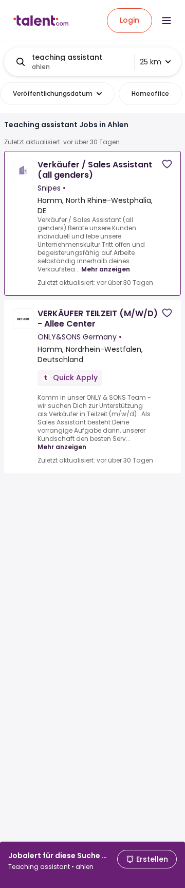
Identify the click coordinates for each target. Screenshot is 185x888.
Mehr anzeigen (105, 269)
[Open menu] (166, 20)
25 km (150, 62)
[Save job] (167, 164)
